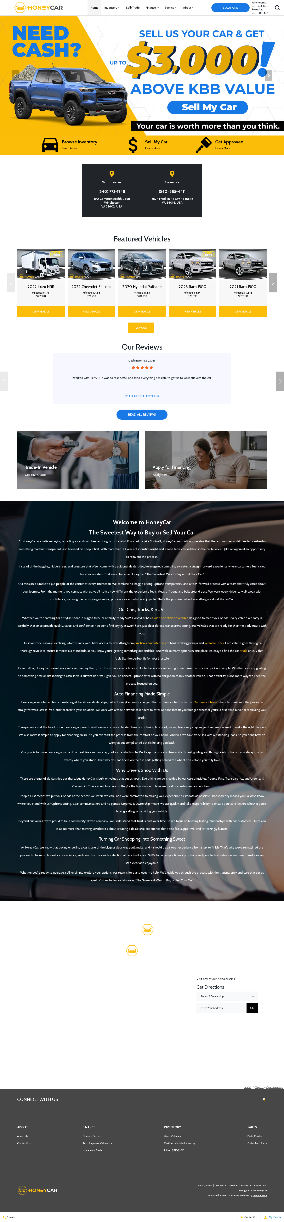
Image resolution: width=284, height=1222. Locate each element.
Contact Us (24, 1143)
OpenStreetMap (274, 1087)
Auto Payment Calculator (97, 1143)
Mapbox (259, 1087)
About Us (22, 1136)
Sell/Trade (133, 7)
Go (252, 1008)
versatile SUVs (214, 643)
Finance (150, 7)
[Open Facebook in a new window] (264, 1099)
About (187, 7)
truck (243, 651)
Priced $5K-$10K (174, 1150)
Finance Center (92, 1136)
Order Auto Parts (257, 1143)
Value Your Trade (92, 1150)
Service (169, 7)
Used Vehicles (172, 1136)
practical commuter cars (150, 643)
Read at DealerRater (142, 396)
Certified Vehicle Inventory (180, 1143)
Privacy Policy (205, 1185)
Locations (230, 7)
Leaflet (247, 1087)
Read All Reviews (142, 414)
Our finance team (205, 702)
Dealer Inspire (260, 1195)
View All (141, 327)
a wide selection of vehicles (169, 618)
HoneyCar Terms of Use (253, 1185)
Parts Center (254, 1136)
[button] (277, 7)
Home (94, 7)
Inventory (110, 7)
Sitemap (233, 1185)
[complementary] (272, 1210)
